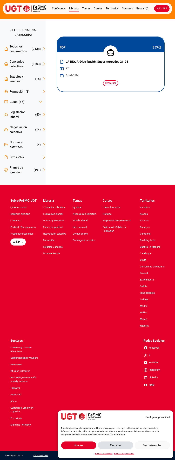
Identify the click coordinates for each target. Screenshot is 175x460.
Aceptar (78, 445)
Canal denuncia (40, 455)
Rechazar (115, 445)
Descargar (110, 83)
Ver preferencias (152, 445)
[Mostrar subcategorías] (40, 102)
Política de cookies (103, 453)
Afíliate (162, 8)
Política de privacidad (124, 453)
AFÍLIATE (18, 242)
